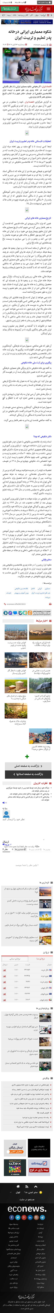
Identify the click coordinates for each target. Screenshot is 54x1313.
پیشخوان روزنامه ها (40, 1278)
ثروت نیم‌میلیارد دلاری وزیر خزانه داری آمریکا (33, 1126)
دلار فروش (44, 988)
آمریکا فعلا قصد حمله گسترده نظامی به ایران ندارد (32, 1122)
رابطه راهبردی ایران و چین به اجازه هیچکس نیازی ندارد (30, 1103)
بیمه (9, 15)
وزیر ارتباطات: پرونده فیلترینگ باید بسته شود (33, 1108)
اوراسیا (43, 15)
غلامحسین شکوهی (21, 588)
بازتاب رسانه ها (40, 1274)
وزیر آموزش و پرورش (21, 593)
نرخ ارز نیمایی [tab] (15, 958)
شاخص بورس (13, 1236)
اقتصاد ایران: (46, 86)
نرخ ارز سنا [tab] (41, 958)
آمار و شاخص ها (13, 1245)
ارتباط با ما (40, 1228)
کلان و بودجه (23, 15)
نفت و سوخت (6, 2)
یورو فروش (44, 994)
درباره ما (40, 1224)
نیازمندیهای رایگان (14, 1266)
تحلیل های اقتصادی (13, 1253)
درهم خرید (44, 982)
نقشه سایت (40, 1240)
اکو (31, 15)
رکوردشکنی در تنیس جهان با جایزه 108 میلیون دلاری (31, 1084)
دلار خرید (44, 970)
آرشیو (40, 1232)
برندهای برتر (14, 1282)
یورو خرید (44, 976)
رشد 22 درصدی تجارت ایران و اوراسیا (36, 1117)
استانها (8, 51)
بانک (14, 15)
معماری (47, 588)
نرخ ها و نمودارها (13, 1232)
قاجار (33, 588)
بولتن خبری (13, 1261)
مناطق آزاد (40, 1287)
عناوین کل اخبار (40, 1257)
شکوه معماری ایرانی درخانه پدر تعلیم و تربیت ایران (29, 35)
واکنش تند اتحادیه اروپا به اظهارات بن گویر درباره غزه (30, 1094)
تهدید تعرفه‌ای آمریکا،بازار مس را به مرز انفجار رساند (31, 1089)
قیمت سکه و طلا (13, 1228)
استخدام (13, 1257)
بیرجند (47, 597)
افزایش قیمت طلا (43, 1112)
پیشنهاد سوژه (13, 1224)
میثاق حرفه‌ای (40, 1253)
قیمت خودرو (13, 1240)
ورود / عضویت (44, 2)
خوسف (8, 593)
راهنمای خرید (13, 1274)
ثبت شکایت (13, 1278)
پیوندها (40, 1236)
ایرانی (40, 588)
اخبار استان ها (40, 1270)
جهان (37, 15)
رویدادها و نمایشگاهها (13, 1249)
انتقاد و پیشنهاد (40, 1245)
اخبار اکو (40, 1266)
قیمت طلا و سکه (19, 2)
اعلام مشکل (40, 1249)
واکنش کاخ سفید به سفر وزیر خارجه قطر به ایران (32, 1098)
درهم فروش (44, 1000)
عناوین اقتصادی (40, 1261)
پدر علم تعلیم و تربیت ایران (41, 593)
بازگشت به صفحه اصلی (27, 766)
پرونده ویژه (40, 1282)
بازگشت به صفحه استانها (29, 774)
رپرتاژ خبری (13, 1287)
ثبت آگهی (13, 1270)
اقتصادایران (29, 102)
